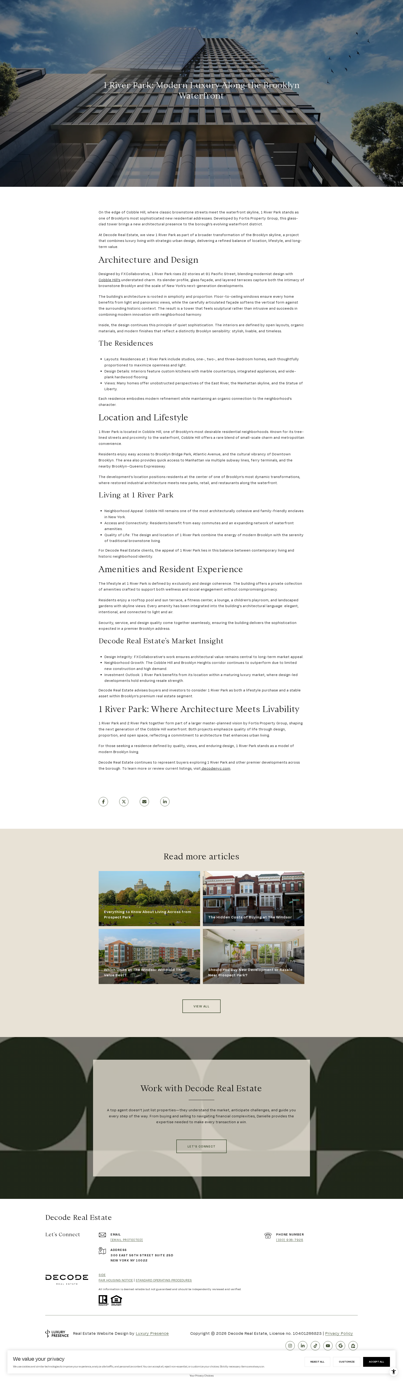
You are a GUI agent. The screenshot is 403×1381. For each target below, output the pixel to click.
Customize (346, 1361)
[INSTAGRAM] (290, 1345)
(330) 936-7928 (289, 1240)
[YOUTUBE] (328, 1345)
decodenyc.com (215, 768)
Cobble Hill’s (109, 280)
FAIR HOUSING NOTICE (116, 1280)
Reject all (317, 1361)
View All (201, 1006)
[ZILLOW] (353, 1345)
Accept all (376, 1361)
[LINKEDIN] (302, 1345)
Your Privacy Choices (202, 1375)
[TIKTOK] (315, 1345)
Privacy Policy (339, 1333)
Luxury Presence (152, 1333)
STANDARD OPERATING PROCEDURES (164, 1280)
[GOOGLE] (340, 1345)
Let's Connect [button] (202, 1146)
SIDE (102, 1275)
